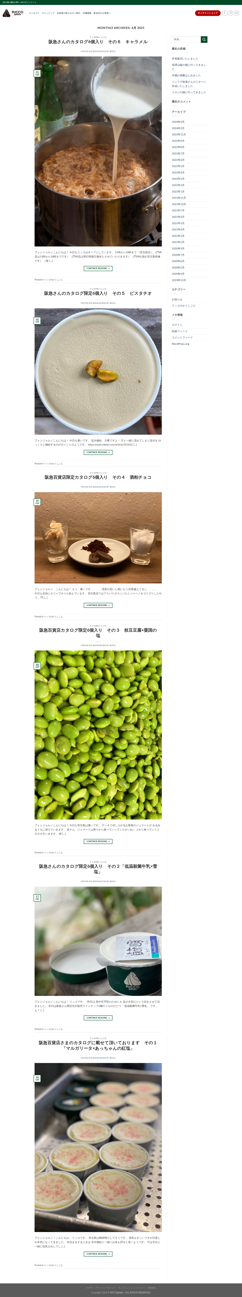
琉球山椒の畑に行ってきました (189, 67)
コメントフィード (182, 337)
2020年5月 (178, 267)
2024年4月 (178, 122)
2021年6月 (178, 217)
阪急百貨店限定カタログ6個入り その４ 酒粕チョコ (98, 477)
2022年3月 (178, 179)
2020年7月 (178, 255)
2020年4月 (178, 274)
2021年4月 (178, 229)
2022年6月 (178, 160)
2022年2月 (178, 185)
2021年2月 (178, 242)
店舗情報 (87, 13)
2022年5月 (178, 166)
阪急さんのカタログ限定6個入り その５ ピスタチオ (98, 293)
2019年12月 (179, 280)
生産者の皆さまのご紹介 (69, 13)
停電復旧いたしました (185, 58)
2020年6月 (178, 261)
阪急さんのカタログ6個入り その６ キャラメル (98, 42)
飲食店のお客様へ (102, 13)
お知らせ (177, 299)
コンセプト (34, 13)
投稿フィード (180, 331)
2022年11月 (179, 134)
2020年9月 (178, 248)
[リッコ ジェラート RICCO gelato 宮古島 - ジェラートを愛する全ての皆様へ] (13, 13)
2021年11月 (179, 198)
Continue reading (98, 268)
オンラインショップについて (131, 1288)
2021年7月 (178, 210)
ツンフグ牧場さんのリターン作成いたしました (189, 84)
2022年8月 (178, 147)
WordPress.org (180, 344)
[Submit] (204, 39)
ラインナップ (48, 13)
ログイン (177, 325)
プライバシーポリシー (105, 1288)
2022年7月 (178, 153)
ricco (113, 51)
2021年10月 (179, 204)
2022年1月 (178, 191)
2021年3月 (178, 236)
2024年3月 (178, 128)
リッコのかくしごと (98, 37)
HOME (89, 1288)
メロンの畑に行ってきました (189, 92)
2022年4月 (178, 172)
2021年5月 (178, 223)
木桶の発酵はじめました (186, 75)
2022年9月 (178, 141)
